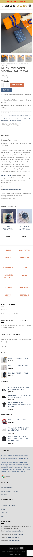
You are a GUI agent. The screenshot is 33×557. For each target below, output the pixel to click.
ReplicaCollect (6, 175)
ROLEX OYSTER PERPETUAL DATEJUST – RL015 (24, 228)
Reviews (4, 495)
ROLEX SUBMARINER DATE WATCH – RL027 (8, 228)
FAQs (3, 509)
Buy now (7, 90)
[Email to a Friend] (12, 124)
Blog (2, 516)
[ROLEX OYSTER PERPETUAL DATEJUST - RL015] (24, 216)
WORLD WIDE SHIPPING (16, 1)
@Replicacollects (13, 537)
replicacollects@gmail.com (12, 189)
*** (18, 534)
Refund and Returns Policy (9, 491)
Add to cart (17, 85)
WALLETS (20, 64)
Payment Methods (7, 487)
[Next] (28, 33)
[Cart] (30, 5)
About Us (4, 512)
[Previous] (4, 33)
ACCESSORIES (11, 64)
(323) (15, 534)
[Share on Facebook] (6, 124)
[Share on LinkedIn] (19, 124)
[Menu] (2, 6)
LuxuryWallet (4, 120)
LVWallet (19, 120)
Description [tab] (5, 135)
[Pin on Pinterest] (16, 124)
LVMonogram (12, 120)
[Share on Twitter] (9, 124)
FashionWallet (16, 118)
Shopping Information (8, 505)
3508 (21, 534)
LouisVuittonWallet (26, 118)
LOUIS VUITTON (20, 116)
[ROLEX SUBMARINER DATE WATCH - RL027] (8, 216)
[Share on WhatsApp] (3, 124)
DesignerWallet (8, 118)
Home (3, 64)
